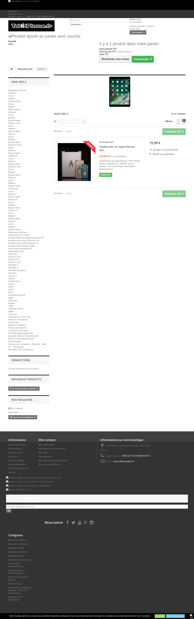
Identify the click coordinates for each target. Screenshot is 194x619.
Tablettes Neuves (16, 309)
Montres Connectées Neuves (21, 339)
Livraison (12, 456)
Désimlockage (14, 341)
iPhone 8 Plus (14, 101)
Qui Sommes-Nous (17, 464)
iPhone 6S (12, 156)
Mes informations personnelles (53, 460)
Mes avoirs (44, 453)
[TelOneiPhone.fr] (36, 25)
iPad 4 (11, 284)
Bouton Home (14, 109)
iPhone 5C (12, 210)
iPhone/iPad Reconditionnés (20, 333)
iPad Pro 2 (13, 254)
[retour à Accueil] (11, 69)
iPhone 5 (12, 221)
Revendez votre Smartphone (20, 349)
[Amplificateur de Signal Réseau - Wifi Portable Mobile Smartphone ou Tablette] (74, 162)
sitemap (12, 472)
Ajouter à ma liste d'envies (165, 150)
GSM (10, 306)
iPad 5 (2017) (14, 281)
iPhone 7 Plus (14, 123)
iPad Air (11, 279)
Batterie (11, 98)
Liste (184, 123)
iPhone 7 (12, 134)
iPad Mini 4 (13, 265)
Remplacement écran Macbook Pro (23, 240)
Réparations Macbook (17, 232)
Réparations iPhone (16, 90)
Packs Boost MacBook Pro (20, 249)
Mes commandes (47, 445)
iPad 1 (11, 292)
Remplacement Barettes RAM (21, 246)
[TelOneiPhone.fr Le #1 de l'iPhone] (97, 5)
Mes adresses (45, 456)
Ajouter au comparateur (163, 154)
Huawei (11, 303)
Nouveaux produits (26, 379)
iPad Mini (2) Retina (17, 270)
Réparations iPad (15, 251)
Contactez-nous (15, 14)
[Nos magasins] (28, 408)
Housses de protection (18, 319)
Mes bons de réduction (49, 464)
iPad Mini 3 (13, 268)
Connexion (13, 11)
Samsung (12, 300)
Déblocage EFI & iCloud (18, 235)
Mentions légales (16, 460)
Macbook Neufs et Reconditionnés (23, 336)
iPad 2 (11, 289)
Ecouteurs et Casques (18, 330)
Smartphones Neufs (17, 295)
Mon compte (47, 440)
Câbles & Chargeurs (17, 325)
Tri (55, 121)
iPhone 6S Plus (15, 145)
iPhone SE (13, 188)
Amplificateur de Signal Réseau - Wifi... (117, 148)
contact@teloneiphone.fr (123, 461)
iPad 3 (11, 287)
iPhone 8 (12, 112)
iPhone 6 (12, 178)
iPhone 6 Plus (14, 167)
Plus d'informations (175, 616)
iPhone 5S (12, 199)
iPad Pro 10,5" (14, 257)
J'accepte (160, 616)
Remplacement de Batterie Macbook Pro (26, 238)
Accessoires (13, 322)
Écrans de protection (17, 328)
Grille (178, 123)
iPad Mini (12, 273)
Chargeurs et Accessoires (19, 317)
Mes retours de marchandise (52, 449)
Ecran (10, 96)
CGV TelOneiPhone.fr (18, 468)
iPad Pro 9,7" (14, 259)
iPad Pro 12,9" (14, 262)
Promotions (20, 360)
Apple (10, 298)
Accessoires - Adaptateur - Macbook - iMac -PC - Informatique (20, 590)
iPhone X (12, 93)
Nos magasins (21, 400)
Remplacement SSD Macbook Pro (23, 243)
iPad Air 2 (12, 276)
